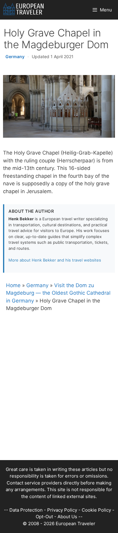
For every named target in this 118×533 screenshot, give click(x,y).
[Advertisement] (59, 401)
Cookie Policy (96, 510)
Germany (15, 56)
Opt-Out (44, 516)
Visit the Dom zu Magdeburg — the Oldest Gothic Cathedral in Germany (58, 293)
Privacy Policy (62, 510)
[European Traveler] (23, 10)
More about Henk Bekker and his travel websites (54, 260)
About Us (67, 516)
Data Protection (26, 510)
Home (13, 285)
